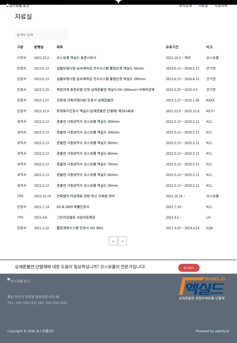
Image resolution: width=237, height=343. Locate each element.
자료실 (203, 5)
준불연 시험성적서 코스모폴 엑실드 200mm (88, 121)
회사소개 (185, 5)
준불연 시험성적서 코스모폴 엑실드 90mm (87, 142)
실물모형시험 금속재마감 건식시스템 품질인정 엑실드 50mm (100, 68)
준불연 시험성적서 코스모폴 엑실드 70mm (87, 163)
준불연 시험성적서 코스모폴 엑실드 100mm (88, 132)
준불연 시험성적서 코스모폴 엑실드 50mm (87, 185)
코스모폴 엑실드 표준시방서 (76, 57)
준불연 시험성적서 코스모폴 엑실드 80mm (87, 153)
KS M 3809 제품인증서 (73, 206)
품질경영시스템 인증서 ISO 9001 (80, 227)
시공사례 (221, 5)
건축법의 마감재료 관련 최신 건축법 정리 (86, 195)
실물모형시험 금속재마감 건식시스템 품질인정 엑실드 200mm (101, 78)
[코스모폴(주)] (17, 5)
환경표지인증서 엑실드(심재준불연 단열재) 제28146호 (95, 110)
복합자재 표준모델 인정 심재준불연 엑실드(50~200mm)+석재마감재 (105, 89)
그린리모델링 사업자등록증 (76, 217)
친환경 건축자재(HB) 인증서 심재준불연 (85, 100)
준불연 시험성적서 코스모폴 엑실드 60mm (87, 174)
